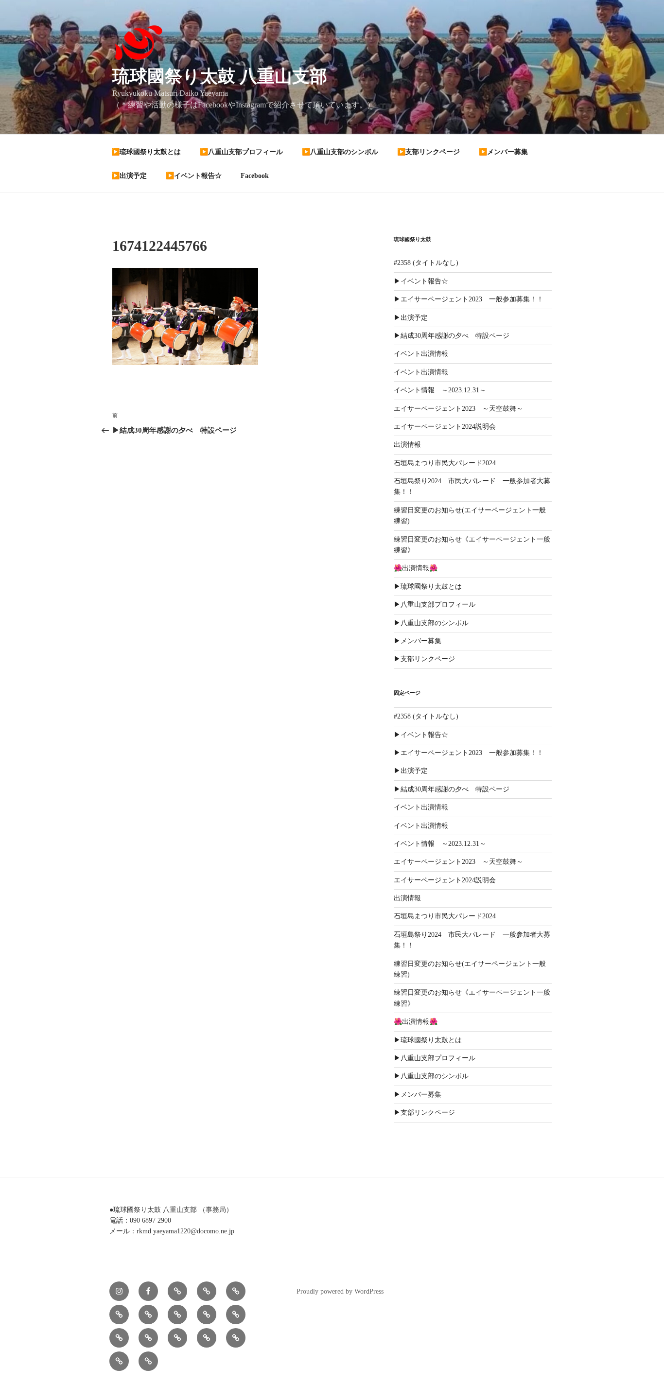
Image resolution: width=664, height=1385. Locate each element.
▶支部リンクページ (424, 659)
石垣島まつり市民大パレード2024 (445, 463)
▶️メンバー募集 (503, 152)
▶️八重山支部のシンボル (340, 152)
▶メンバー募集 (417, 641)
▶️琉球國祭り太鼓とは (146, 152)
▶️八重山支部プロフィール (241, 152)
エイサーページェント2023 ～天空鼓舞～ (458, 408)
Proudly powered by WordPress (340, 1291)
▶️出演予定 (129, 175)
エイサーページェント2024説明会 (445, 426)
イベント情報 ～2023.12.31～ (440, 390)
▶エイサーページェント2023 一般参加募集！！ (468, 299)
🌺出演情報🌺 (415, 568)
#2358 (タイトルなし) (426, 262)
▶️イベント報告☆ (194, 175)
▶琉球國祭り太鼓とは (428, 586)
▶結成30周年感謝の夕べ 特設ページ (451, 335)
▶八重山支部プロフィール (434, 604)
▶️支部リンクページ (428, 152)
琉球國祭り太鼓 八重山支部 (219, 76)
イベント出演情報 (421, 353)
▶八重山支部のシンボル (431, 623)
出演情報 (407, 444)
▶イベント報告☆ (421, 281)
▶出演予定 (411, 317)
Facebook (255, 175)
